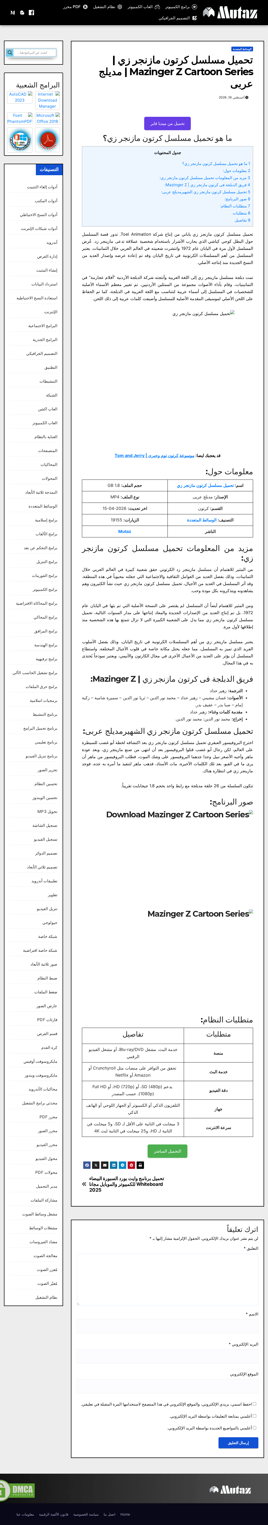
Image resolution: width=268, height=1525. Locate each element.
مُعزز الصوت (47, 1269)
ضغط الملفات (45, 991)
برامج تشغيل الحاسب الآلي (35, 672)
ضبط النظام (47, 978)
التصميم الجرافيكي (174, 17)
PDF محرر (72, 6)
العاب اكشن (47, 408)
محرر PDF (48, 1116)
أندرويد (51, 242)
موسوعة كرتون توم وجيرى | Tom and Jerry (154, 455)
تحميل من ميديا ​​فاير (167, 123)
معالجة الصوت (45, 1255)
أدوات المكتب (46, 200)
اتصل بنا (109, 1514)
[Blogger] (22, 12)
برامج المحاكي (45, 617)
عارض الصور (46, 1005)
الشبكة (51, 395)
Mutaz (124, 531)
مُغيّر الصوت (47, 1283)
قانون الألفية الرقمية (53, 1514)
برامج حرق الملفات (41, 686)
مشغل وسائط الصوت (39, 1214)
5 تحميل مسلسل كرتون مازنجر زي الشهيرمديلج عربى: (205, 191)
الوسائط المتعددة (242, 49)
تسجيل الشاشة (44, 825)
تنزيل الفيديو (47, 908)
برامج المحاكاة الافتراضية (36, 603)
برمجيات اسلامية (43, 700)
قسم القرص (47, 1033)
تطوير (52, 894)
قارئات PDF (47, 1019)
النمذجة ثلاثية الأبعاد (41, 492)
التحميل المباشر (167, 1151)
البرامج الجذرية (45, 339)
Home (125, 1514)
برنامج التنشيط (45, 714)
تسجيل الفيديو (45, 839)
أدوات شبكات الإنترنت (39, 228)
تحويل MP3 (47, 811)
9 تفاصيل (242, 220)
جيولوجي (49, 922)
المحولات (49, 478)
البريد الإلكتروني (243, 1344)
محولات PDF (46, 1172)
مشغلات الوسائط (43, 1227)
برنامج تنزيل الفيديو (41, 755)
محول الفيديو (46, 1158)
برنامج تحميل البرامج (40, 728)
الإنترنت (50, 311)
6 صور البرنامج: (237, 198)
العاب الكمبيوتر (140, 6)
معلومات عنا (25, 1514)
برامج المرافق (45, 631)
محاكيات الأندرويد (43, 1089)
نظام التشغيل (104, 6)
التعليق (251, 1248)
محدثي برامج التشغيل (39, 1102)
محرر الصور (47, 1130)
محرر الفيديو (47, 1144)
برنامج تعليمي (46, 742)
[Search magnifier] (10, 52)
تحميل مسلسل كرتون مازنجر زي (205, 485)
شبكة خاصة (47, 936)
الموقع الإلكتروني (244, 1374)
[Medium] (13, 12)
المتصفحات (47, 450)
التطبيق (50, 367)
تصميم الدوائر (46, 853)
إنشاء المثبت (46, 270)
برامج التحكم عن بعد (40, 547)
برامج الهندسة (45, 644)
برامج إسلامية (46, 519)
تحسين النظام (46, 783)
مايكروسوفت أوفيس (40, 1061)
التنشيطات (48, 381)
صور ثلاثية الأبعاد (43, 964)
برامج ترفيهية (46, 658)
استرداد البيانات (44, 284)
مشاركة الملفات (44, 1200)
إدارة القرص (47, 256)
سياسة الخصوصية (86, 1514)
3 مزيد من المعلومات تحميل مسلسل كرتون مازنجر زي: (205, 177)
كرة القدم (49, 1047)
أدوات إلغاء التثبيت (42, 186)
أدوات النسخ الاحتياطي (38, 214)
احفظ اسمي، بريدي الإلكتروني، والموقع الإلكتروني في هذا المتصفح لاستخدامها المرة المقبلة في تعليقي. (166, 1404)
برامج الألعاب (46, 533)
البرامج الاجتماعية (42, 325)
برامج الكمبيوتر (177, 6)
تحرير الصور (47, 769)
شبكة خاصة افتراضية (40, 950)
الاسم (252, 1314)
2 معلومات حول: (236, 170)
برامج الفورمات (44, 575)
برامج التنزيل (46, 561)
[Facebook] (31, 12)
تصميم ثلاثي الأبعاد (42, 867)
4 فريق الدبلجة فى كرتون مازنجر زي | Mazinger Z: (207, 184)
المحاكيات (49, 464)
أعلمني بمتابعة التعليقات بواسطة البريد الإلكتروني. (210, 1416)
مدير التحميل (46, 1186)
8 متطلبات (241, 213)
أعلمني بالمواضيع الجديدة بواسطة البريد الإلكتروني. (209, 1427)
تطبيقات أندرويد (44, 880)
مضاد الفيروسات (43, 1241)
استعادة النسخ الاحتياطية (36, 297)
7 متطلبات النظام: (235, 205)
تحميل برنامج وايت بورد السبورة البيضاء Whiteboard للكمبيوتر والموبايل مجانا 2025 (126, 1184)
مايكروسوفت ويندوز (41, 1075)
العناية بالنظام (46, 436)
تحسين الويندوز (44, 797)
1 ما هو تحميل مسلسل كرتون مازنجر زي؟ (216, 163)
